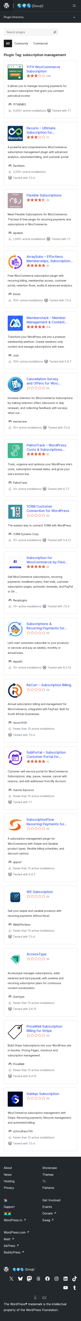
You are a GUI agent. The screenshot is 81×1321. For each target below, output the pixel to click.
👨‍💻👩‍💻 (7, 1213)
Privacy (9, 1188)
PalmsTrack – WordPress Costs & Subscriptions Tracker (46, 447)
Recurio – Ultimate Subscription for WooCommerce (41, 130)
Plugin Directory (14, 17)
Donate (49, 1213)
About (8, 1168)
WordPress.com (16, 1232)
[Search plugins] (55, 32)
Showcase (49, 1168)
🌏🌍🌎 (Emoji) (24, 1269)
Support (9, 1207)
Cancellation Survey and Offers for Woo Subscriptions (42, 381)
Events (47, 1207)
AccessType (37, 954)
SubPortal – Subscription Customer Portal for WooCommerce (46, 754)
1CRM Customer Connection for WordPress (48, 508)
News (8, 1174)
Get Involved (51, 1200)
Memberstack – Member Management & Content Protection (46, 320)
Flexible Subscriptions (44, 195)
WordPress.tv (15, 1220)
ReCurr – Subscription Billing (49, 685)
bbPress (11, 1246)
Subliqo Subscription (43, 1094)
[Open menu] (75, 5)
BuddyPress (14, 1252)
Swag (48, 1220)
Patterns (48, 1188)
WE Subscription (40, 892)
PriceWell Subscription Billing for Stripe (44, 1028)
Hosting (9, 1181)
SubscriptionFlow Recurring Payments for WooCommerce (45, 822)
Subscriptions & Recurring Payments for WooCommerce (45, 626)
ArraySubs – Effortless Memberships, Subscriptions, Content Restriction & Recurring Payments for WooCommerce (50, 259)
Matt (9, 1239)
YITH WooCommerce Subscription (43, 69)
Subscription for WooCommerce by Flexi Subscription (46, 560)
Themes (47, 1174)
